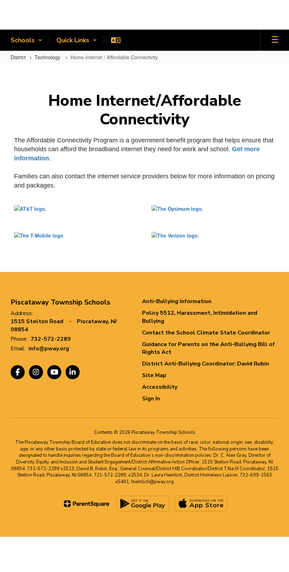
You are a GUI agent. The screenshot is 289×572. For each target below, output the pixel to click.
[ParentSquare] (86, 503)
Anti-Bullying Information (176, 301)
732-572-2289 (51, 339)
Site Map (154, 375)
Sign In (151, 398)
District (18, 57)
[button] (26, 40)
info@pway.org (49, 348)
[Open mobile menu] (275, 40)
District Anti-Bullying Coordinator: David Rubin (205, 364)
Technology (48, 57)
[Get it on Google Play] (142, 503)
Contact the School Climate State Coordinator (206, 333)
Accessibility (159, 387)
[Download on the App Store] (200, 503)
